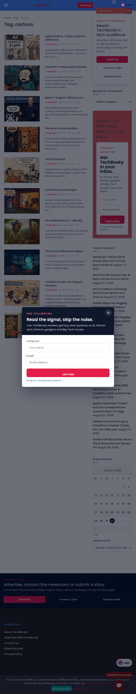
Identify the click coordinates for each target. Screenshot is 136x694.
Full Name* (33, 341)
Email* (30, 356)
